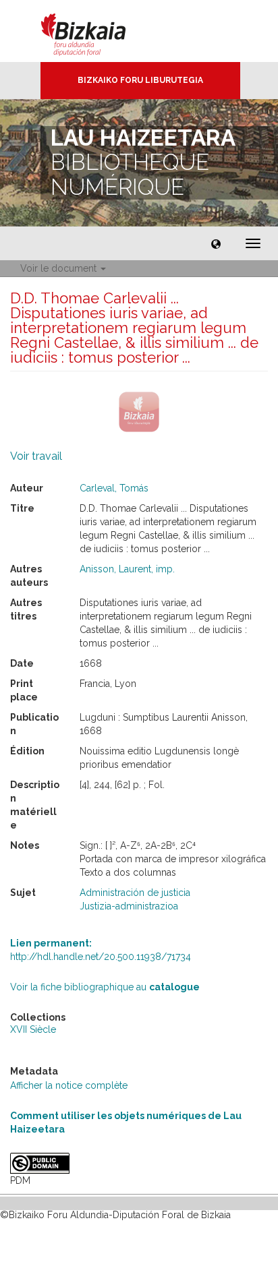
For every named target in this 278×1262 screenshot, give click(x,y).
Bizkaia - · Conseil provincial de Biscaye (97, 31)
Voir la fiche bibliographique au (105, 987)
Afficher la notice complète (69, 1085)
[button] (216, 243)
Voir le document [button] (59, 268)
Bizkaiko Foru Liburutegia (140, 80)
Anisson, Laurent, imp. (127, 569)
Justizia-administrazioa (129, 906)
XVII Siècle (33, 1029)
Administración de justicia (135, 892)
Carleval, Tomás (114, 488)
